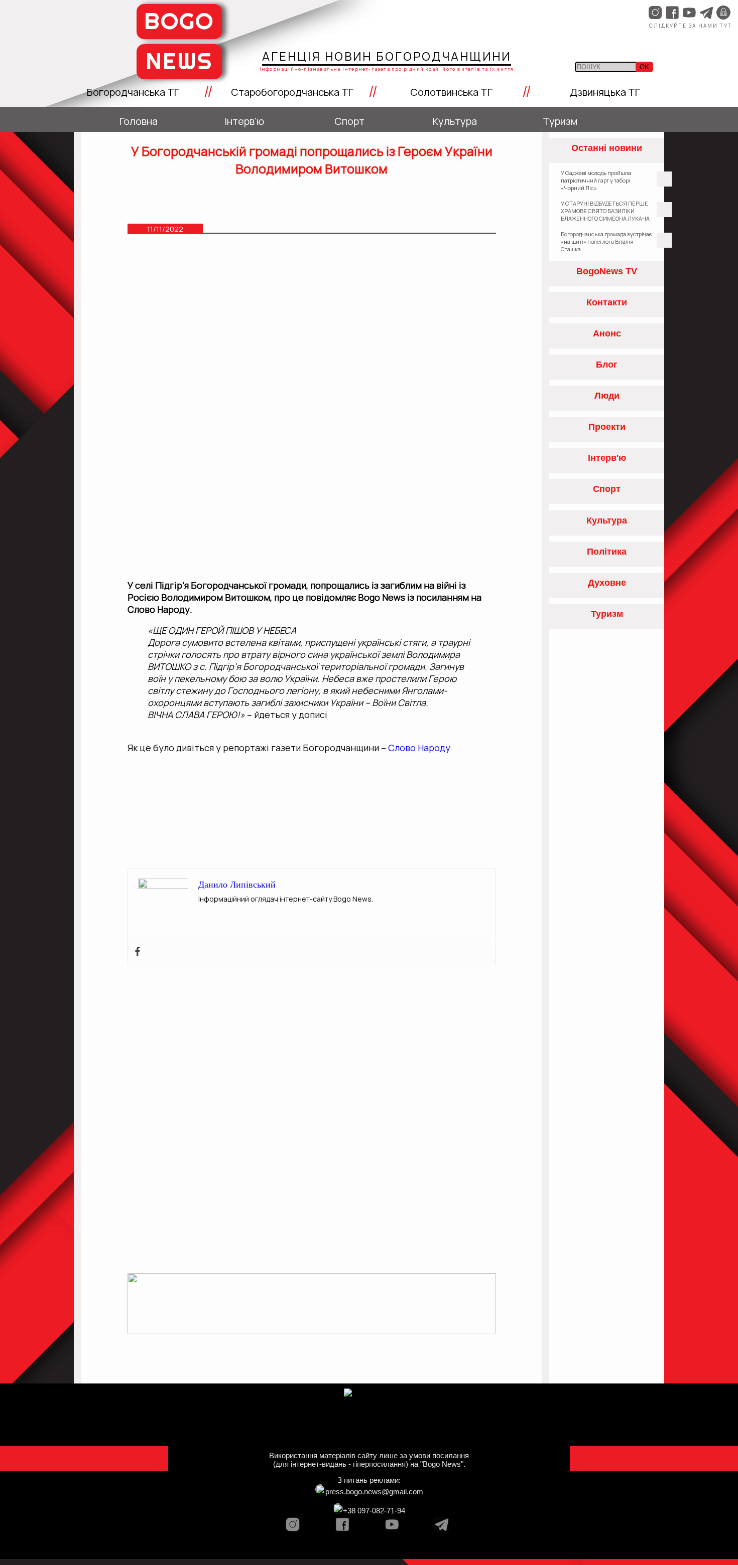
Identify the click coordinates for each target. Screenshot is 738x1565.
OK (644, 67)
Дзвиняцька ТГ (605, 92)
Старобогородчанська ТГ (292, 92)
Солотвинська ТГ (451, 92)
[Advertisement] (312, 323)
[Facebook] (137, 952)
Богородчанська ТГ (133, 92)
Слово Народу (419, 748)
